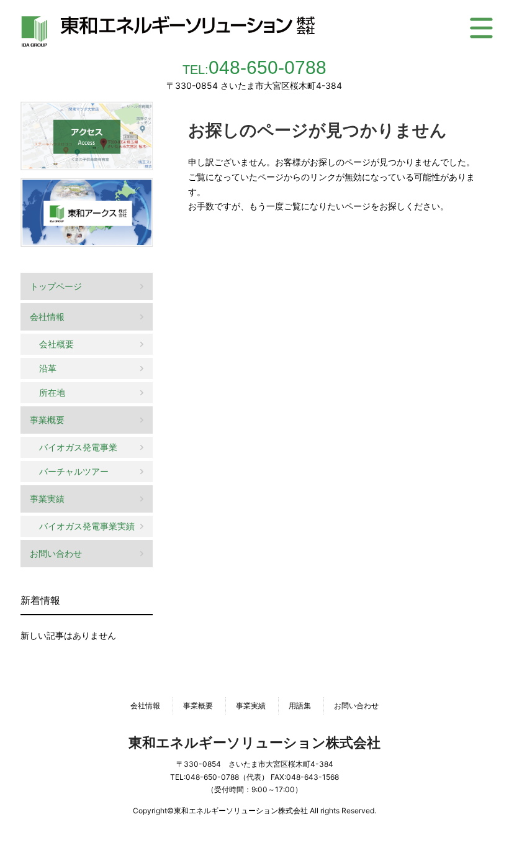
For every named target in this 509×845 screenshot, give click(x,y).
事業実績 (47, 498)
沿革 (47, 368)
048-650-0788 (254, 67)
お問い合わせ (56, 553)
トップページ (56, 286)
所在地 (52, 392)
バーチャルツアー (74, 471)
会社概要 (56, 344)
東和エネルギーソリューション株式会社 (254, 742)
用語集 (300, 705)
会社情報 (47, 316)
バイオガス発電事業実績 (87, 526)
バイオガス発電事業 (78, 447)
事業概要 (47, 419)
